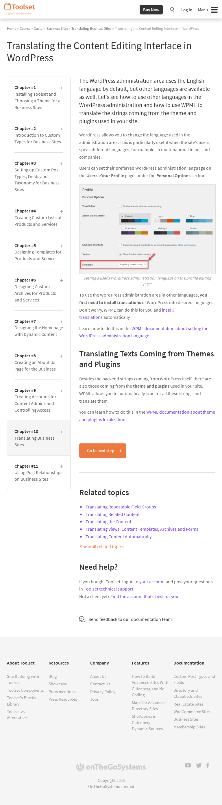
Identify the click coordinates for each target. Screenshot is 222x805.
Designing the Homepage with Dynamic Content (38, 327)
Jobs (94, 699)
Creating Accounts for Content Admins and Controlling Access (35, 400)
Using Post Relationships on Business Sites (38, 472)
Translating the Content (108, 521)
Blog (53, 676)
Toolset (21, 9)
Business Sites (186, 719)
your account (152, 581)
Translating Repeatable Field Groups (121, 507)
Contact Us (100, 683)
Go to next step (100, 450)
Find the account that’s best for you (144, 596)
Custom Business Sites (51, 28)
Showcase (58, 683)
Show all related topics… (104, 546)
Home (11, 28)
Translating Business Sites (91, 28)
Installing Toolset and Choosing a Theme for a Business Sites (37, 97)
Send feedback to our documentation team (130, 619)
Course (25, 28)
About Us (98, 676)
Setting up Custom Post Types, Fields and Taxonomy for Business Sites (37, 176)
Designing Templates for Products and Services (38, 252)
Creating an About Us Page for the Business (35, 362)
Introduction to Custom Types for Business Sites (37, 135)
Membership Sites (189, 727)
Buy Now (151, 9)
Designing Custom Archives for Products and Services (35, 290)
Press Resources (63, 699)
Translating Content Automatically (118, 536)
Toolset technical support (108, 589)
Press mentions (62, 691)
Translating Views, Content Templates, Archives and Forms (142, 529)
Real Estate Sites (188, 704)
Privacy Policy (102, 691)
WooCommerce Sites (191, 711)
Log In (186, 9)
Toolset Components (25, 690)
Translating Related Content (113, 514)
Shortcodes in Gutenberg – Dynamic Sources (147, 722)
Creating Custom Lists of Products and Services (38, 217)
